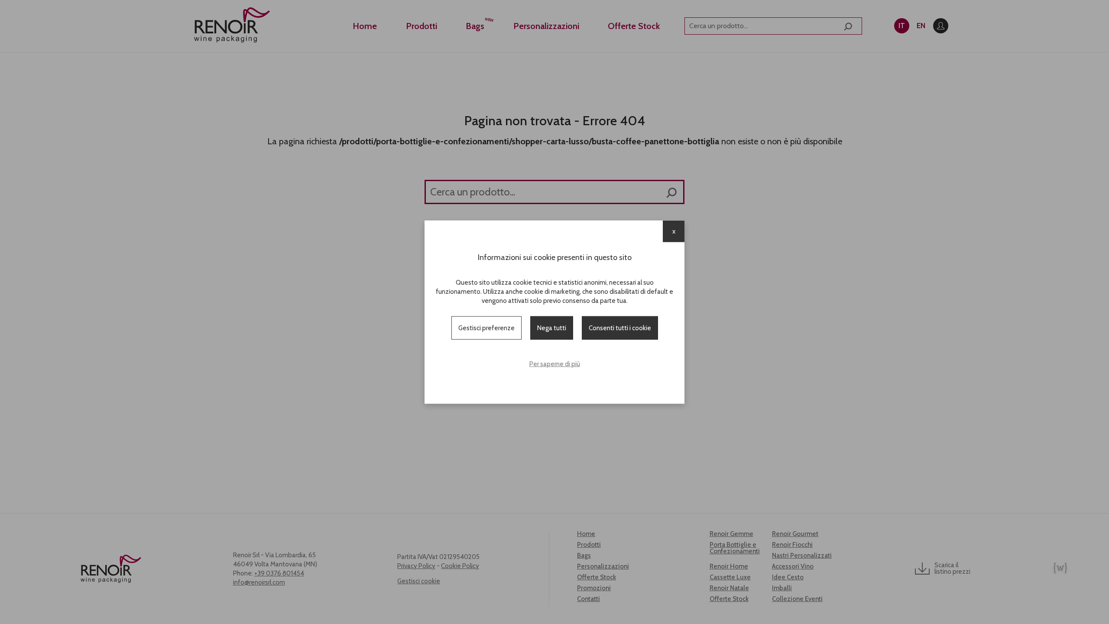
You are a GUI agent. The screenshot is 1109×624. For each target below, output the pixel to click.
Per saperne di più (554, 364)
